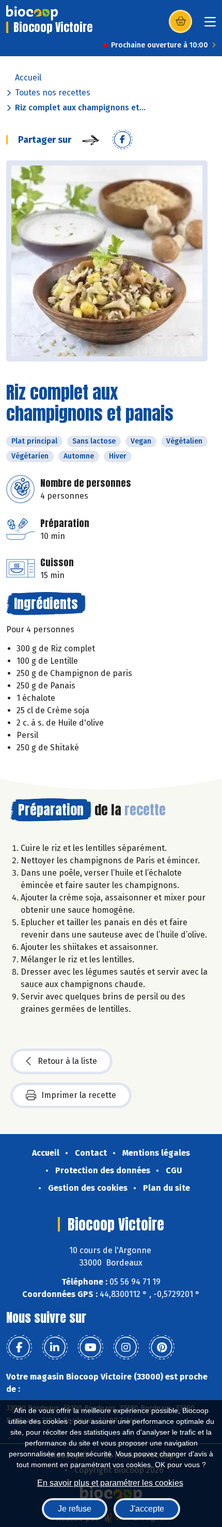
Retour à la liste (67, 1061)
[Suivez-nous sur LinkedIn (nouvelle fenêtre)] (55, 1347)
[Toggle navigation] (210, 25)
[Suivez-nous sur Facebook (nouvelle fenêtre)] (19, 1347)
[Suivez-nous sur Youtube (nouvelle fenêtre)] (90, 1347)
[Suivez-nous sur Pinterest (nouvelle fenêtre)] (162, 1347)
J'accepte (147, 1508)
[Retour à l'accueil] (32, 13)
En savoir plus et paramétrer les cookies (110, 1483)
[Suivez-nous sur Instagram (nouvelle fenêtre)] (126, 1347)
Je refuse (74, 1508)
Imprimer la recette (78, 1095)
